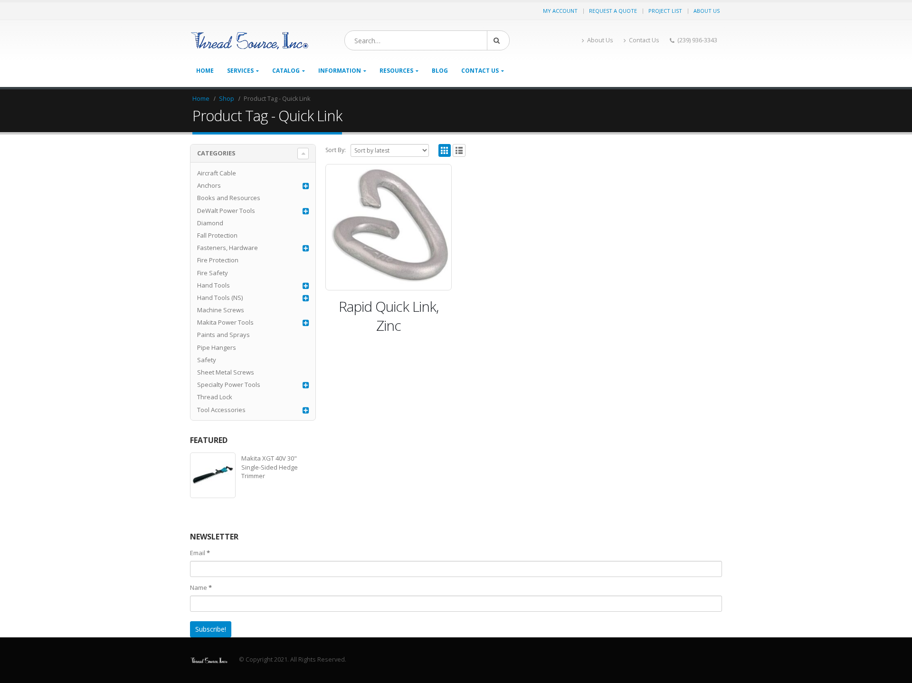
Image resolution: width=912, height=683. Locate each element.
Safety (206, 360)
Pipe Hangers (216, 347)
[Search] (498, 40)
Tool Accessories (221, 409)
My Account (560, 10)
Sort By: (335, 150)
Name (201, 587)
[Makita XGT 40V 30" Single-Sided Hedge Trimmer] (213, 475)
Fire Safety (212, 273)
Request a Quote (613, 10)
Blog (440, 71)
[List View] (459, 150)
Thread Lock (214, 397)
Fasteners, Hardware (227, 247)
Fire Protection (217, 260)
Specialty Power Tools (228, 384)
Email (200, 552)
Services (240, 71)
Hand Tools (213, 285)
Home (205, 71)
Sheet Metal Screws (225, 372)
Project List (665, 10)
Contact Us (644, 40)
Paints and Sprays (223, 334)
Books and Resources (228, 197)
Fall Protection (217, 235)
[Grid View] (444, 150)
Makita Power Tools (225, 322)
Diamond (210, 223)
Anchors (209, 185)
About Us (707, 10)
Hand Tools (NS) (220, 297)
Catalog (286, 71)
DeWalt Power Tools (226, 210)
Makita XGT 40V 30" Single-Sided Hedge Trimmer (269, 467)
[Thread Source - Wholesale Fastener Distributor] (249, 40)
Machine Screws (220, 310)
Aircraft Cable (216, 173)
